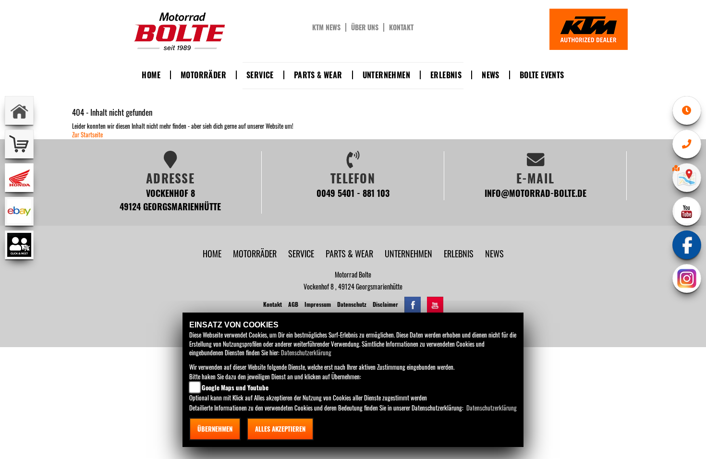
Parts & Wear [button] (318, 75)
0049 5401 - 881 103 (353, 192)
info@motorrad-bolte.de (535, 192)
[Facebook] (686, 244)
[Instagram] (686, 278)
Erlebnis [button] (446, 75)
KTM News (326, 27)
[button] (255, 253)
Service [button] (260, 75)
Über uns (364, 27)
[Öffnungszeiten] (686, 110)
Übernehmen (214, 429)
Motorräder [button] (203, 75)
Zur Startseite (87, 134)
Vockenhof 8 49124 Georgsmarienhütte (170, 199)
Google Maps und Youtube (235, 387)
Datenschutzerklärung (306, 352)
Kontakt (401, 27)
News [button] (490, 75)
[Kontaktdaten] (686, 144)
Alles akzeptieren (280, 429)
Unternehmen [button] (386, 75)
